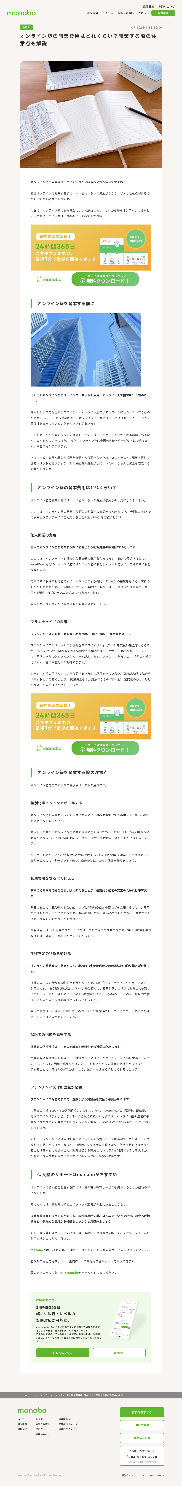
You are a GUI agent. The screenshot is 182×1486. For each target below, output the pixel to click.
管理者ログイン (67, 1424)
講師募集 (63, 1419)
